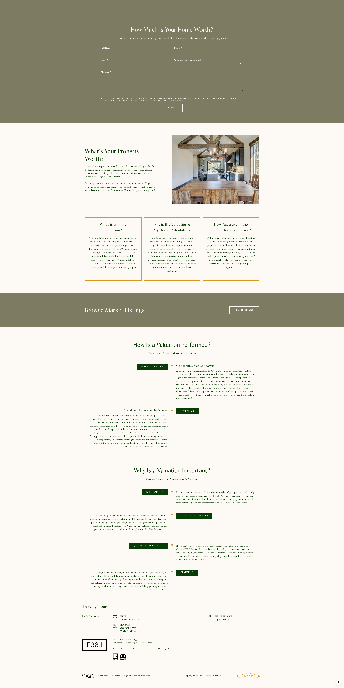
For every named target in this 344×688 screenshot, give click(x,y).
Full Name (106, 48)
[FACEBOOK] (237, 675)
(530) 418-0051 (222, 619)
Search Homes (244, 310)
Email (103, 60)
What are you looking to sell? (188, 60)
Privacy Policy (178, 100)
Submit (172, 107)
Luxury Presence (141, 675)
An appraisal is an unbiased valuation (115, 415)
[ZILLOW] (259, 675)
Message (105, 72)
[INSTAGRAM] (245, 675)
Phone (177, 48)
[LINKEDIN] (252, 675)
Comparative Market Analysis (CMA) (196, 371)
